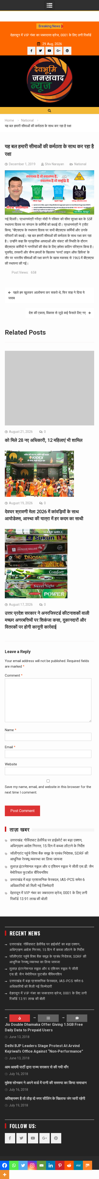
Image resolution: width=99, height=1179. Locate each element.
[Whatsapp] (13, 1165)
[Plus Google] (58, 51)
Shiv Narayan (54, 164)
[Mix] (87, 1165)
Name (10, 730)
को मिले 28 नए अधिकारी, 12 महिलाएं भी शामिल (43, 440)
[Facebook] (31, 51)
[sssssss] (49, 213)
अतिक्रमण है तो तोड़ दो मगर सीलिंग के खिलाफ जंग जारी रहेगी (45, 1098)
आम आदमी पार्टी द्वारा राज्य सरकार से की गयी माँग (36, 1067)
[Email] (41, 1165)
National (80, 164)
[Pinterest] (67, 51)
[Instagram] (32, 1165)
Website (11, 764)
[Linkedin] (50, 1165)
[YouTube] (49, 51)
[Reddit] (69, 1165)
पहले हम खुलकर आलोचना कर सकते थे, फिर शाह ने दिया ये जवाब (46, 295)
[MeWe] (78, 1165)
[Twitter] (40, 51)
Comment (14, 675)
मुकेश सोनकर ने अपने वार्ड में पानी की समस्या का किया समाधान (46, 1083)
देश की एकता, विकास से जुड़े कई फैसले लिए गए (57, 313)
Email (10, 747)
